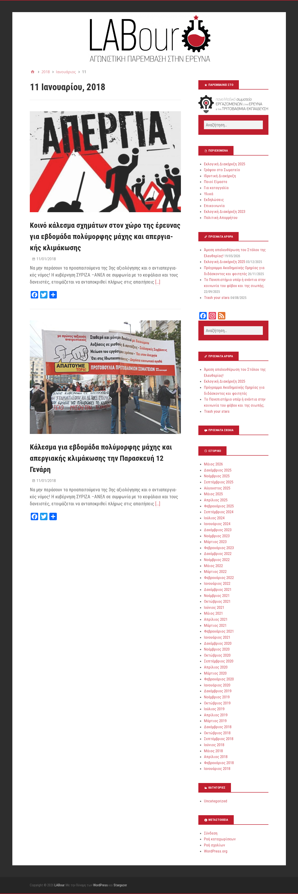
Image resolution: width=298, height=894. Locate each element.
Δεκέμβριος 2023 (217, 529)
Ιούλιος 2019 (214, 709)
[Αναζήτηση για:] (233, 125)
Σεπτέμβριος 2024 (218, 511)
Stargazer (120, 885)
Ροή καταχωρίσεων (220, 839)
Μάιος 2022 (213, 565)
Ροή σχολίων (214, 845)
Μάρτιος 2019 (215, 720)
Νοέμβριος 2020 (217, 649)
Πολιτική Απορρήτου (220, 217)
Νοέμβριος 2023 (217, 536)
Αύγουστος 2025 (217, 488)
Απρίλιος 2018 (215, 756)
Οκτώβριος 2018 (217, 733)
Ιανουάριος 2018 (217, 768)
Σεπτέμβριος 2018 (218, 738)
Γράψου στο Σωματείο (222, 169)
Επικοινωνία (214, 205)
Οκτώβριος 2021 (217, 601)
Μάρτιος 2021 (215, 625)
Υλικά (208, 193)
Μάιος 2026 (213, 464)
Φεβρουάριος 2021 (219, 631)
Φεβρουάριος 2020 (219, 679)
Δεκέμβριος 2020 (217, 643)
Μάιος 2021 (213, 613)
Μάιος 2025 (213, 494)
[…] (157, 282)
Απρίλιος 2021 (215, 619)
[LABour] (149, 37)
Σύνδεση (210, 833)
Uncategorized (215, 801)
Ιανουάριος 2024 (217, 523)
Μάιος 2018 (213, 750)
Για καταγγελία (216, 187)
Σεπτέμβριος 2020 (218, 661)
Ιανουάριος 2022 (217, 583)
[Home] (32, 72)
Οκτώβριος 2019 (217, 703)
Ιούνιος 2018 (214, 744)
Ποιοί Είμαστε (215, 181)
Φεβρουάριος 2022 (219, 577)
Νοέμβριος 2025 (217, 476)
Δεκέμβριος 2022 (217, 553)
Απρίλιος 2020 (215, 667)
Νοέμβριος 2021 (217, 595)
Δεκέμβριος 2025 (217, 470)
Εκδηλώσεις (214, 199)
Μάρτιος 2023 (215, 541)
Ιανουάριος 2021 (217, 637)
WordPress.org (215, 851)
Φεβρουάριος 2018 (219, 762)
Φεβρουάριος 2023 (219, 547)
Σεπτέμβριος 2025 (218, 482)
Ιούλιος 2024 (214, 518)
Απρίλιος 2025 (215, 500)
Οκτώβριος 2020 (217, 655)
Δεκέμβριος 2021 (217, 589)
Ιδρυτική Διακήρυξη (220, 175)
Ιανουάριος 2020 (217, 685)
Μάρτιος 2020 (215, 673)
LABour (59, 885)
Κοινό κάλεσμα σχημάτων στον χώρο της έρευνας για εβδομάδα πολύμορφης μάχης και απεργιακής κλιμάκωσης (105, 236)
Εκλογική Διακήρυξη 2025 (224, 164)
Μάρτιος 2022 (215, 571)
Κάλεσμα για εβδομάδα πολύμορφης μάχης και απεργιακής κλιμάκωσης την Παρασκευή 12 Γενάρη (101, 458)
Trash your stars (217, 297)
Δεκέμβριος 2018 (217, 726)
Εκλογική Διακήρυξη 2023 (224, 211)
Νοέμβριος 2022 (217, 559)
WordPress (100, 885)
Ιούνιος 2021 (214, 607)
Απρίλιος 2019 (215, 715)
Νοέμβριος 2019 (217, 697)
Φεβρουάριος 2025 (219, 506)
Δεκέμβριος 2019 (217, 691)
